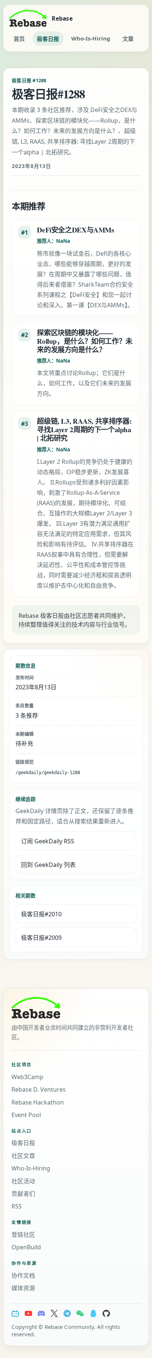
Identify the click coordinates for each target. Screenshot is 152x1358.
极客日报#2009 (41, 938)
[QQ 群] (93, 1313)
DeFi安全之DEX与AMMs (75, 230)
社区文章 (23, 1156)
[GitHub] (106, 1313)
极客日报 (48, 38)
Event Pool (26, 1115)
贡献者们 (23, 1194)
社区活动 (23, 1181)
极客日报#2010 (41, 914)
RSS (16, 1206)
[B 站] (15, 1313)
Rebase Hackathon (37, 1102)
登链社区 (23, 1235)
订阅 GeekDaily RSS (47, 841)
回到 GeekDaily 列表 (48, 865)
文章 (128, 38)
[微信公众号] (80, 1313)
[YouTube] (28, 1313)
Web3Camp (27, 1077)
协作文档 (23, 1275)
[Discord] (41, 1313)
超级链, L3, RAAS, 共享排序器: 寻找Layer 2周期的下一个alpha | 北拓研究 (84, 429)
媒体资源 (23, 1288)
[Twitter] (54, 1313)
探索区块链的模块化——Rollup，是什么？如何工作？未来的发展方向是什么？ (84, 341)
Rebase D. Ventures (38, 1089)
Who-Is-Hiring (90, 38)
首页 (19, 38)
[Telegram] (67, 1313)
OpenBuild (26, 1247)
